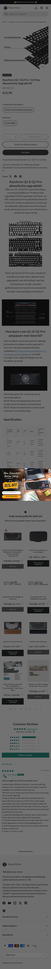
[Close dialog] (49, 470)
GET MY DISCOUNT (11, 496)
